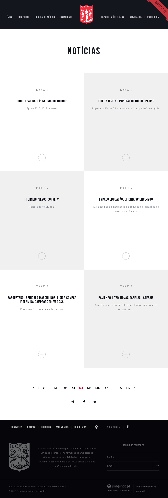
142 (64, 388)
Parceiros (153, 17)
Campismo (66, 17)
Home (86, 14)
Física (9, 17)
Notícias (31, 427)
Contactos (16, 427)
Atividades (136, 17)
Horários (46, 427)
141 (56, 388)
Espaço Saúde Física (112, 17)
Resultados (80, 427)
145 (89, 388)
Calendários (62, 427)
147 (105, 388)
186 (127, 388)
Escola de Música (45, 17)
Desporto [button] (24, 17)
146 (97, 388)
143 (72, 388)
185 (119, 388)
